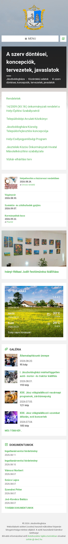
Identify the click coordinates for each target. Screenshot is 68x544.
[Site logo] (34, 29)
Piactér (10, 222)
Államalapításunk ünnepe (34, 355)
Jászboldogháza (15, 79)
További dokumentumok (19, 508)
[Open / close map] (63, 38)
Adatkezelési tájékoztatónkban (42, 536)
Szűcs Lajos (12, 480)
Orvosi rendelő (28, 185)
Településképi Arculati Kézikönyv (27, 118)
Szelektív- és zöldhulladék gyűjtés (23, 205)
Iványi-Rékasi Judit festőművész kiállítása (32, 271)
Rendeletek (13, 98)
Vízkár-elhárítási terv (19, 159)
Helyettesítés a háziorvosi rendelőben (39, 178)
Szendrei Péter (13, 489)
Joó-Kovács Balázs (16, 499)
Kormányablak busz (15, 215)
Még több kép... (13, 430)
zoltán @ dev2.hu (34, 539)
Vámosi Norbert (14, 470)
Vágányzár (10, 195)
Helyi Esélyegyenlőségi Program (26, 139)
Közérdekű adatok (38, 79)
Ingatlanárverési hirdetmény (21, 451)
